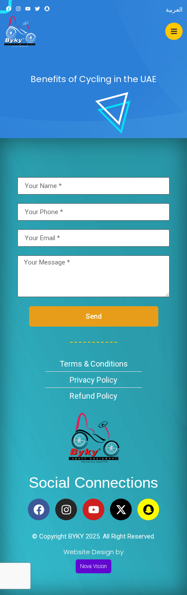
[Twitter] (37, 9)
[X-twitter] (121, 509)
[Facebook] (8, 9)
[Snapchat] (47, 9)
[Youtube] (27, 9)
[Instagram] (18, 9)
